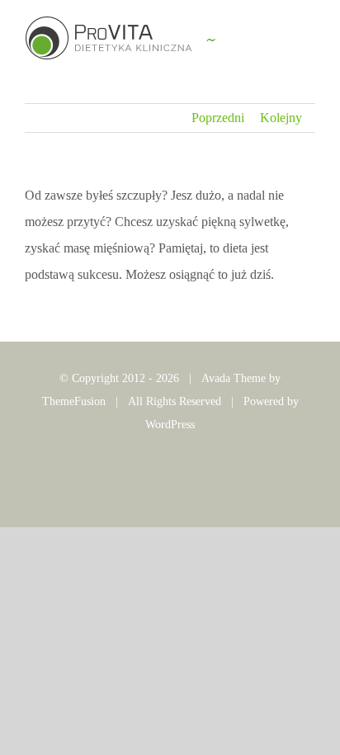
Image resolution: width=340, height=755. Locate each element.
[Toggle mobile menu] (308, 45)
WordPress (170, 424)
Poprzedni (217, 118)
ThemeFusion (74, 401)
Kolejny (281, 118)
